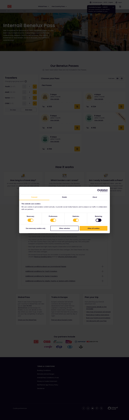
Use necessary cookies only (35, 228)
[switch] (53, 220)
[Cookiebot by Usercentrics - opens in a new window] (99, 190)
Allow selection (64, 228)
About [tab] (95, 197)
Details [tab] (64, 197)
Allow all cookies (93, 228)
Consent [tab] (34, 197)
